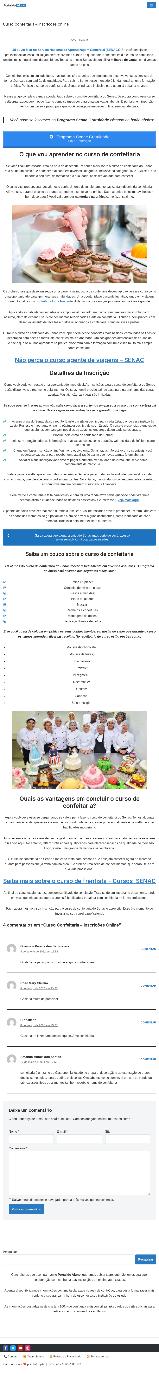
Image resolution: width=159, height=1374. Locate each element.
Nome (14, 1131)
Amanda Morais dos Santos (40, 1057)
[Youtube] (20, 1348)
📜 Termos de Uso (98, 1356)
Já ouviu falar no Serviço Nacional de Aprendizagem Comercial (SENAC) (65, 49)
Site (108, 1131)
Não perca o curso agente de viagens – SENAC (79, 359)
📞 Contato (10, 1356)
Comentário (18, 1148)
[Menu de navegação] (151, 5)
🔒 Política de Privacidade (65, 1356)
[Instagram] (27, 1348)
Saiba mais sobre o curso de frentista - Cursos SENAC (79, 880)
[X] (13, 1348)
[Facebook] (5, 1348)
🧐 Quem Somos (33, 1356)
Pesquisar (10, 1252)
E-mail (62, 1131)
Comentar (148, 949)
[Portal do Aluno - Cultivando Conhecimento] (14, 5)
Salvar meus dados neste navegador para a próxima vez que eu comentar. (63, 1199)
